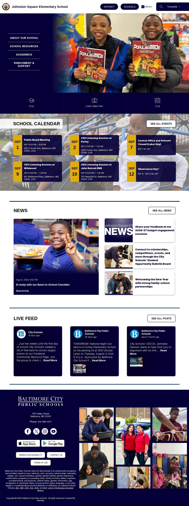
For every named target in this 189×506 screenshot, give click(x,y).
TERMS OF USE (41, 462)
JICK (26, 488)
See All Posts (161, 318)
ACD (45, 488)
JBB (21, 488)
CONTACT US (56, 455)
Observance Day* (148, 169)
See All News (161, 210)
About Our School (24, 37)
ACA (32, 488)
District (109, 6)
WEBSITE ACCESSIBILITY (30, 455)
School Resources (24, 46)
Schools (129, 6)
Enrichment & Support (24, 64)
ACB (36, 488)
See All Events (161, 123)
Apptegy (40, 500)
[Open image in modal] (79, 368)
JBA (17, 488)
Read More (50, 360)
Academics (24, 54)
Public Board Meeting (37, 139)
